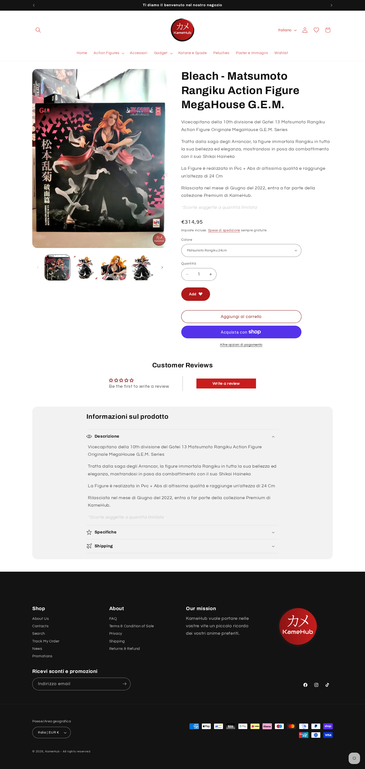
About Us (40, 618)
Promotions (42, 656)
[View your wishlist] (316, 30)
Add (192, 294)
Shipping (117, 641)
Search (38, 633)
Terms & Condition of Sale (131, 626)
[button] (38, 30)
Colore (186, 239)
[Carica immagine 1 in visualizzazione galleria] (57, 267)
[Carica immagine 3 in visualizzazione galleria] (114, 267)
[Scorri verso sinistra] (37, 267)
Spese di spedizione (224, 230)
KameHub (52, 751)
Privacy (115, 633)
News (37, 649)
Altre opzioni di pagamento (241, 345)
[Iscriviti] (124, 683)
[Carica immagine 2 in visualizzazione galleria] (85, 267)
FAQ (113, 618)
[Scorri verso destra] (162, 267)
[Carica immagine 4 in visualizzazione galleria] (142, 267)
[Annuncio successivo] (331, 5)
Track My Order (45, 641)
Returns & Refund (124, 649)
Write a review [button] (226, 383)
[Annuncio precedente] (33, 5)
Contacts (40, 626)
